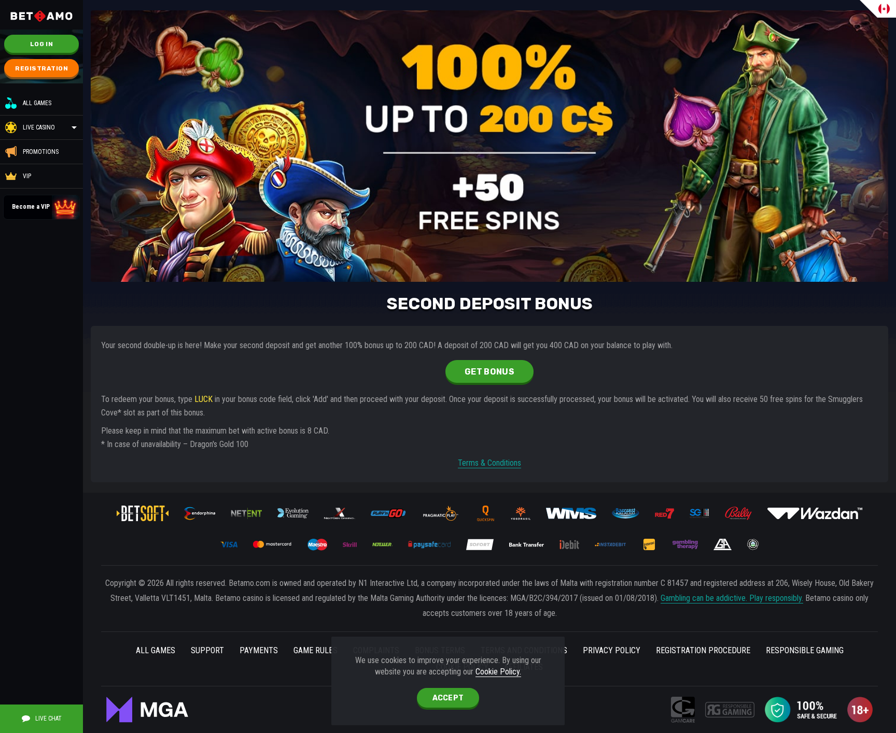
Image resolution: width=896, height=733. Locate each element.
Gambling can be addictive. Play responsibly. (732, 598)
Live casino (39, 127)
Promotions (41, 151)
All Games (37, 103)
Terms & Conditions (489, 463)
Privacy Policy (611, 650)
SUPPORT (207, 650)
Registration (41, 68)
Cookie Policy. (498, 672)
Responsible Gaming (805, 650)
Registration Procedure (703, 650)
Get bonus (489, 372)
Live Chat (48, 718)
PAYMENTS (259, 650)
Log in (41, 44)
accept (448, 698)
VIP (27, 176)
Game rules (315, 650)
